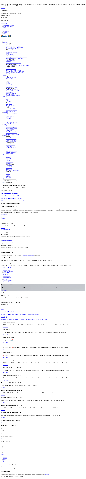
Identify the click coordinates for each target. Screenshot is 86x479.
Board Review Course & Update (13, 46)
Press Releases (9, 168)
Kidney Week (9, 44)
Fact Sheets (8, 118)
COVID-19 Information (11, 69)
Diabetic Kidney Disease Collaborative (14, 70)
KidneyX (5, 27)
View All (2, 309)
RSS (4, 460)
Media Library (9, 172)
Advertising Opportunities (11, 110)
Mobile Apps (8, 176)
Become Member (10, 137)
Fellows (7, 82)
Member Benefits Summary (12, 140)
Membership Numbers (10, 145)
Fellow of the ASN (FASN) (12, 147)
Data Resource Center (10, 111)
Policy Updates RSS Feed (11, 122)
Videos (7, 175)
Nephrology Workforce (11, 93)
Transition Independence (11, 127)
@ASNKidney (4, 23)
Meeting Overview (7, 274)
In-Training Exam (9, 92)
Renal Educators (9, 78)
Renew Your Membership (11, 139)
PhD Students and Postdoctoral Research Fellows (16, 86)
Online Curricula (9, 54)
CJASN (7, 100)
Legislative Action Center (11, 113)
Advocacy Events (9, 119)
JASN (7, 99)
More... (4, 154)
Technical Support (7, 461)
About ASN (8, 157)
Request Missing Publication (12, 108)
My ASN (5, 32)
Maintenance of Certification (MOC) (13, 63)
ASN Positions (9, 169)
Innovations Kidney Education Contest (14, 72)
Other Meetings (9, 73)
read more (3, 387)
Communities (6, 31)
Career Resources (9, 162)
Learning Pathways (7, 272)
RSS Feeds (8, 177)
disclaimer (47, 474)
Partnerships (8, 160)
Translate (5, 457)
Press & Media (9, 166)
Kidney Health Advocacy (11, 114)
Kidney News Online (10, 105)
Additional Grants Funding (12, 134)
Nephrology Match (10, 94)
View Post (5, 327)
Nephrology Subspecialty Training (13, 90)
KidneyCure (8, 125)
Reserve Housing (7, 277)
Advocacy (5, 112)
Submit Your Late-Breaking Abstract (8, 267)
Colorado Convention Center (28, 255)
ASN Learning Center (10, 51)
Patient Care (8, 117)
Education (5, 42)
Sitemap (5, 458)
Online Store (8, 163)
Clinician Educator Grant (11, 128)
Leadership (8, 158)
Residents (8, 83)
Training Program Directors (12, 77)
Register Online (4, 214)
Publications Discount (10, 149)
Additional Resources (10, 121)
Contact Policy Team (10, 123)
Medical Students (9, 84)
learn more (3, 8)
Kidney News (9, 104)
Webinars (8, 53)
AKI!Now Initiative (10, 67)
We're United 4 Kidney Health (12, 170)
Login (4, 33)
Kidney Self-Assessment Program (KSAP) (15, 58)
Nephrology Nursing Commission (13, 95)
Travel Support (9, 130)
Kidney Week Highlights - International (14, 47)
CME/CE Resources (10, 61)
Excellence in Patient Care (8, 25)
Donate (4, 30)
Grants (4, 124)
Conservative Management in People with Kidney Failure (18, 65)
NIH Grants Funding (11, 133)
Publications (5, 96)
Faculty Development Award (12, 131)
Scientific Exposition (7, 280)
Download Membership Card (12, 152)
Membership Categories (11, 143)
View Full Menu (6, 281)
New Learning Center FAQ (12, 52)
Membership (6, 135)
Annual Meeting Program (8, 271)
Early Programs (6, 270)
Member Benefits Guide (11, 141)
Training (5, 75)
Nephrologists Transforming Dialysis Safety (15, 71)
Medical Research (10, 116)
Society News (9, 165)
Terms (4, 459)
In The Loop (8, 106)
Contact (2, 454)
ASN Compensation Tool (11, 151)
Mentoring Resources (10, 79)
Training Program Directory (12, 89)
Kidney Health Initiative (8, 26)
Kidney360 (8, 101)
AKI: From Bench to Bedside (12, 48)
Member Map (9, 146)
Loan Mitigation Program (11, 87)
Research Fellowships (10, 129)
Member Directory (10, 153)
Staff (7, 159)
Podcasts (8, 174)
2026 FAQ (5, 279)
